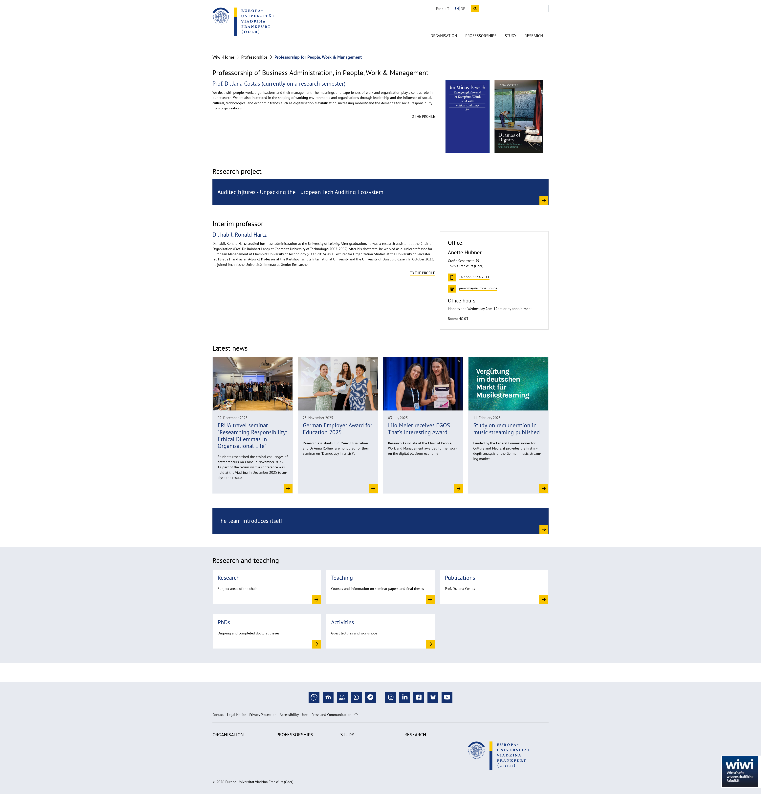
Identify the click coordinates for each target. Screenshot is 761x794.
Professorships (480, 35)
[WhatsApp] (356, 697)
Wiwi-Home (223, 57)
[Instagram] (390, 697)
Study (510, 35)
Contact (218, 714)
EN (457, 8)
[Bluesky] (432, 697)
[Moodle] (328, 697)
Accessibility (289, 714)
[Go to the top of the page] (356, 714)
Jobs (305, 714)
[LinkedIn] (404, 697)
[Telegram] (370, 697)
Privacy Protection (262, 714)
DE (463, 8)
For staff (442, 8)
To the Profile (422, 116)
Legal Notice (236, 714)
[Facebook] (418, 697)
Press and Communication (331, 714)
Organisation (443, 35)
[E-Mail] (342, 697)
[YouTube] (447, 697)
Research (534, 35)
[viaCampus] (314, 697)
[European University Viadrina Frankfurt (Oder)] (243, 22)
